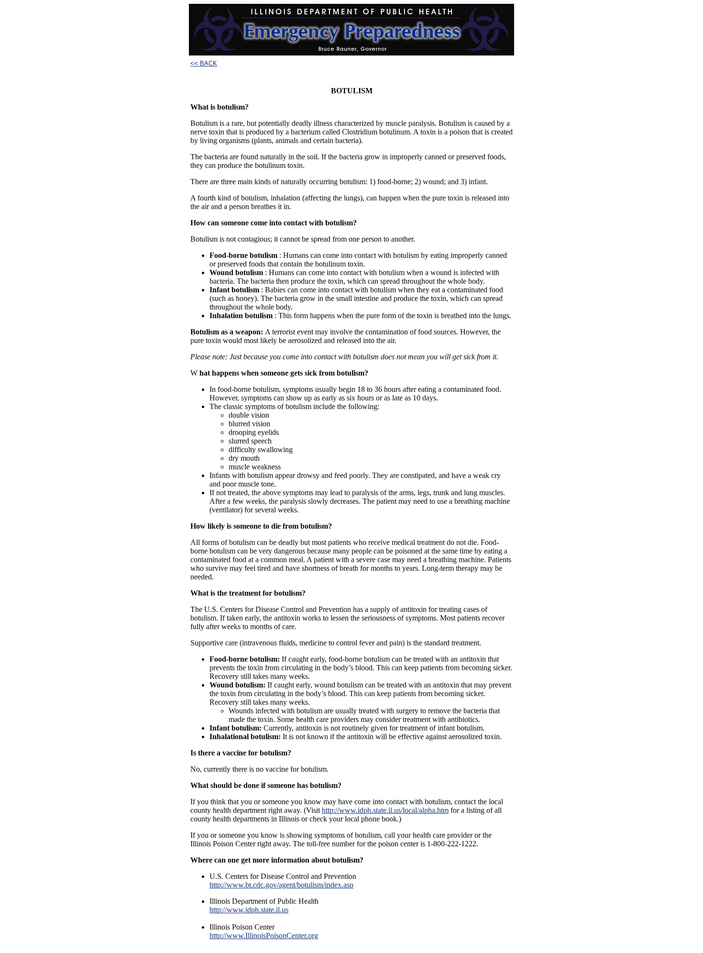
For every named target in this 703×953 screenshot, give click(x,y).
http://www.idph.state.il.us (248, 910)
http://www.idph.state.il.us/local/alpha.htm (385, 810)
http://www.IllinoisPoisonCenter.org (263, 935)
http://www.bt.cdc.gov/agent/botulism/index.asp (281, 885)
